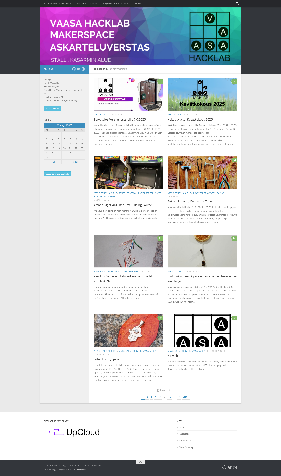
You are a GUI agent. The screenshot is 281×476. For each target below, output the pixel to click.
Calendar (136, 3)
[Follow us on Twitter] (78, 69)
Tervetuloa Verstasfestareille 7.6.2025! (120, 119)
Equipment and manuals (114, 3)
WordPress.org (186, 447)
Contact (94, 3)
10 (169, 396)
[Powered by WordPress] (55, 470)
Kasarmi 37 (58, 97)
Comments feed (186, 440)
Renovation (99, 271)
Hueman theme (79, 470)
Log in (182, 427)
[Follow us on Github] (74, 69)
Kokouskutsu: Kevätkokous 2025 (190, 119)
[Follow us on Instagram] (83, 69)
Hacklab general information (55, 3)
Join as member (52, 108)
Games (122, 193)
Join (51, 79)
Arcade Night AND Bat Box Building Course (123, 205)
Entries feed (185, 434)
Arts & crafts (101, 193)
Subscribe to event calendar (58, 174)
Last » (186, 396)
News (121, 351)
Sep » (76, 161)
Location (80, 3)
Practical (132, 193)
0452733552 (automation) (65, 100)
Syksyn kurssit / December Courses (192, 201)
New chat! (174, 356)
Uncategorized (101, 114)
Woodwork (109, 196)
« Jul (53, 161)
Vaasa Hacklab (216, 193)
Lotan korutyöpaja (106, 359)
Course (113, 193)
